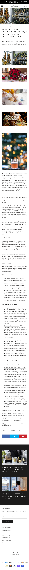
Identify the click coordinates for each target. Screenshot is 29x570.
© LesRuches (14, 552)
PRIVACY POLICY (6, 537)
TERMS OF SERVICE (6, 540)
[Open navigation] (2, 6)
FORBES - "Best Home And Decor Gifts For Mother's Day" (13, 470)
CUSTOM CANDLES (6, 530)
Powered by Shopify (14, 554)
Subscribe (7, 521)
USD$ (13, 549)
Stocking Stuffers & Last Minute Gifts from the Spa (14, 496)
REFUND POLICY (6, 533)
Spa (3, 207)
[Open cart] (27, 6)
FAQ (3, 542)
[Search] (24, 6)
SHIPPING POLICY (6, 535)
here (5, 424)
